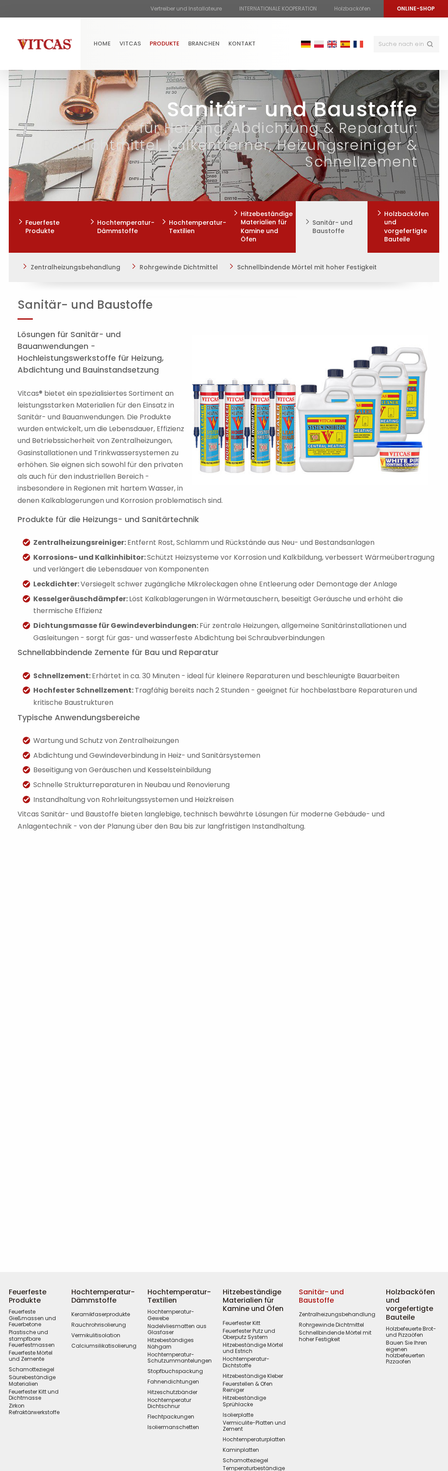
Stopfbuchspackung (175, 1371)
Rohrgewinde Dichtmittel (179, 267)
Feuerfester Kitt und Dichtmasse (34, 1395)
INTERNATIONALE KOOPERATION (278, 8)
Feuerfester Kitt (241, 1323)
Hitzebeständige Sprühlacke (244, 1401)
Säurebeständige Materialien (32, 1380)
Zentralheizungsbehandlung (75, 267)
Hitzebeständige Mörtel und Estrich (253, 1348)
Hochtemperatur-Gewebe (170, 1315)
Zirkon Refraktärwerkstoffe (34, 1409)
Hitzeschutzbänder (172, 1392)
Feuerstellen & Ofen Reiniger (248, 1387)
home (102, 43)
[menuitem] (102, 44)
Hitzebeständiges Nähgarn (170, 1343)
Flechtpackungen (170, 1417)
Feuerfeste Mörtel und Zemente (30, 1356)
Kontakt (242, 43)
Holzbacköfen (352, 8)
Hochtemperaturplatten (254, 1439)
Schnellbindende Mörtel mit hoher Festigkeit (307, 267)
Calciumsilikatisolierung (103, 1346)
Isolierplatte (238, 1415)
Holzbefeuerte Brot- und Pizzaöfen (411, 1332)
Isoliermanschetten (173, 1427)
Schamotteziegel (31, 1369)
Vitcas (130, 43)
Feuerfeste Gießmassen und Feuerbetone (32, 1318)
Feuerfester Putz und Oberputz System (249, 1334)
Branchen (204, 43)
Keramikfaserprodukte (100, 1314)
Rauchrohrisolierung (98, 1325)
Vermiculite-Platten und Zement (254, 1426)
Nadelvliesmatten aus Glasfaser (176, 1329)
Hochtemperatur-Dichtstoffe (246, 1362)
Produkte (164, 43)
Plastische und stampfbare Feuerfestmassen (32, 1338)
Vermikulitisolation (95, 1335)
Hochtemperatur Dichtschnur (169, 1403)
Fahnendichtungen (173, 1382)
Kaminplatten (241, 1450)
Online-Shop (416, 8)
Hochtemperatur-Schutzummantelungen (179, 1358)
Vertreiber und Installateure (186, 8)
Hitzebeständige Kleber (253, 1376)
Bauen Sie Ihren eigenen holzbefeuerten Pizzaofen (406, 1352)
